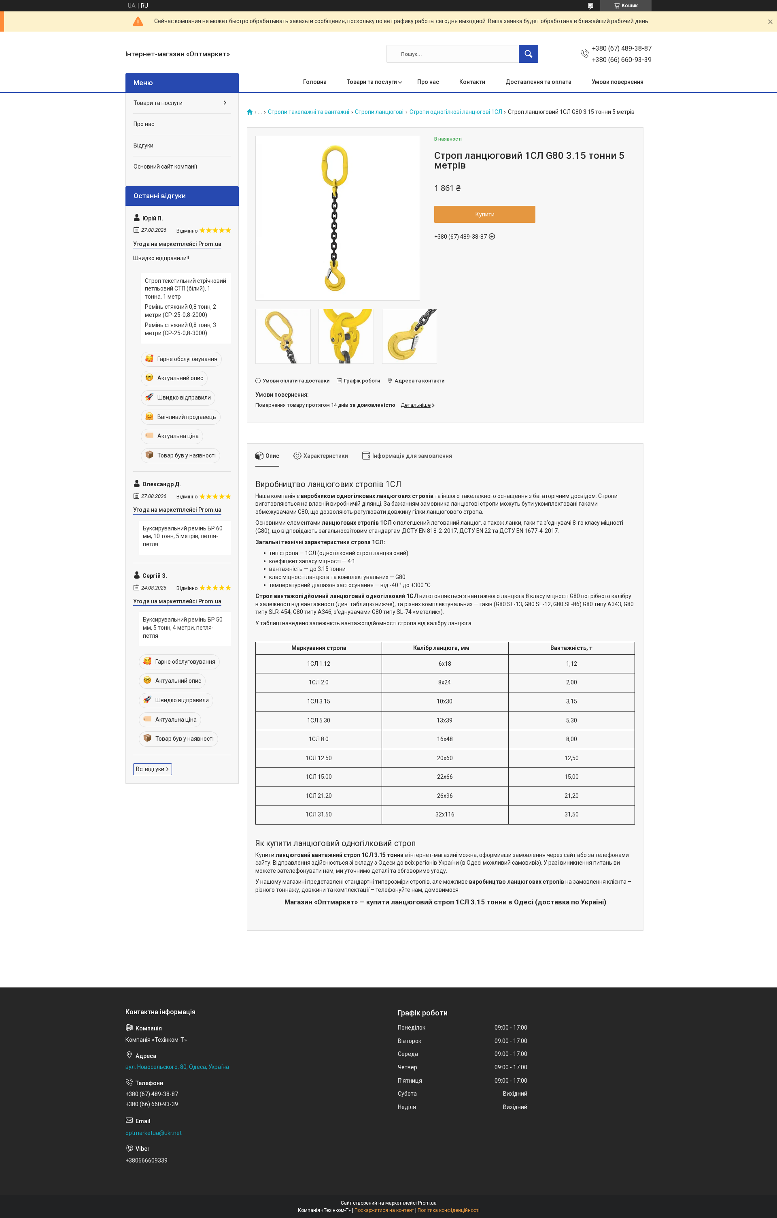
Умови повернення (617, 82)
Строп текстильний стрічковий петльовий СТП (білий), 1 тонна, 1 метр (185, 289)
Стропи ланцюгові (379, 112)
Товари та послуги (372, 82)
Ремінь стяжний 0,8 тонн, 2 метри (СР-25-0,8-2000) (180, 310)
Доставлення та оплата (538, 82)
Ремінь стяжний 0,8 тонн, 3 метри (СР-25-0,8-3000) (180, 329)
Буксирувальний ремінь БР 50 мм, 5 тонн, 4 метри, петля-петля (183, 627)
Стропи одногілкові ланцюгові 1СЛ (456, 112)
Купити (485, 214)
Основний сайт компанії (165, 166)
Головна (315, 82)
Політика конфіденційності (449, 1210)
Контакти (472, 82)
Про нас (428, 82)
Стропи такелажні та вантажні (308, 112)
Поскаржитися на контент (384, 1210)
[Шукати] (528, 54)
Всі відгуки (150, 769)
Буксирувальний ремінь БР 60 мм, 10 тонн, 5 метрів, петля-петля (183, 536)
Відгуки (143, 145)
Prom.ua (427, 1203)
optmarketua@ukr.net (153, 1133)
